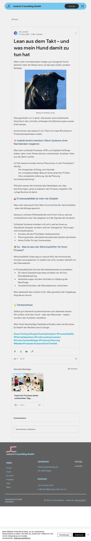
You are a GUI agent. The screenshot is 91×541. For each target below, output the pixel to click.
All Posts (14, 19)
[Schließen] (88, 534)
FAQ (8, 483)
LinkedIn (78, 466)
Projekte (10, 479)
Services (10, 475)
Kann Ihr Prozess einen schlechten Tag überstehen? (26, 397)
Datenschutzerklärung (22, 538)
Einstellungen (64, 535)
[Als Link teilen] (32, 351)
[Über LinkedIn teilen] (26, 351)
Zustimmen (79, 535)
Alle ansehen (72, 369)
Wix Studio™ (80, 500)
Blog (8, 487)
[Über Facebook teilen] (15, 351)
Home (9, 468)
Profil (8, 472)
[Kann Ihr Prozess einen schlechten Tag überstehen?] (27, 382)
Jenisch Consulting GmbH (27, 6)
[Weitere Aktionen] (75, 33)
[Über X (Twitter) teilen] (21, 351)
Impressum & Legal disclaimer (13, 500)
